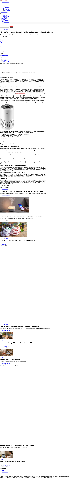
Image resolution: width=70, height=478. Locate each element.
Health (3, 357)
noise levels (4, 60)
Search (11, 26)
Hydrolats (4, 5)
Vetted (3, 340)
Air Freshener (5, 4)
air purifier (4, 59)
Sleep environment (5, 61)
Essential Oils (5, 3)
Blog (3, 471)
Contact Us (6, 9)
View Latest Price (3, 138)
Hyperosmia (4, 244)
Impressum (4, 474)
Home (3, 470)
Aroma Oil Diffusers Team (4, 55)
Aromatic (4, 6)
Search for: (2, 25)
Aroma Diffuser (5, 16)
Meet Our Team (7, 10)
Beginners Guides (5, 2)
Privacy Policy (5, 472)
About (3, 8)
